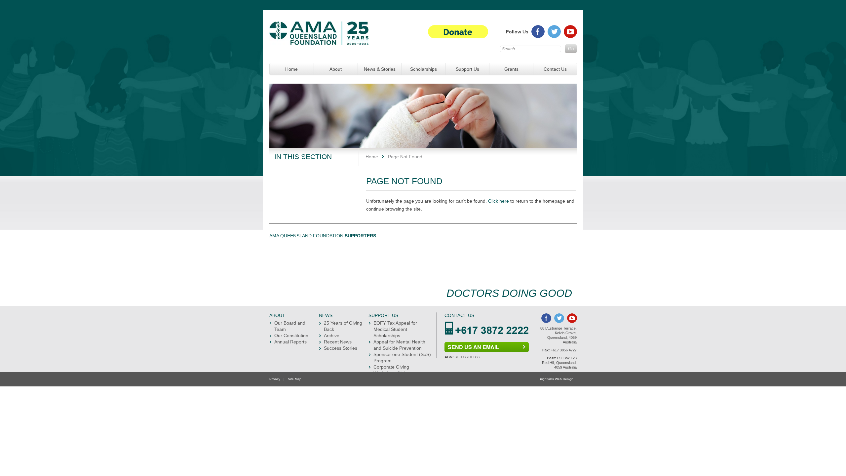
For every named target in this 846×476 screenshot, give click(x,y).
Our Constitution (291, 335)
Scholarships (423, 69)
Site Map (294, 379)
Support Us (467, 69)
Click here (498, 201)
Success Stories (340, 348)
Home (291, 69)
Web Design (564, 379)
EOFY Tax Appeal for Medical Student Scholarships (395, 329)
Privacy (274, 379)
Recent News (338, 341)
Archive (331, 335)
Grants (511, 69)
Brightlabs (546, 379)
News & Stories (380, 69)
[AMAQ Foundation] (318, 38)
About (335, 69)
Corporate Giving (391, 367)
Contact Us (555, 69)
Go (571, 48)
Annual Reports (290, 341)
